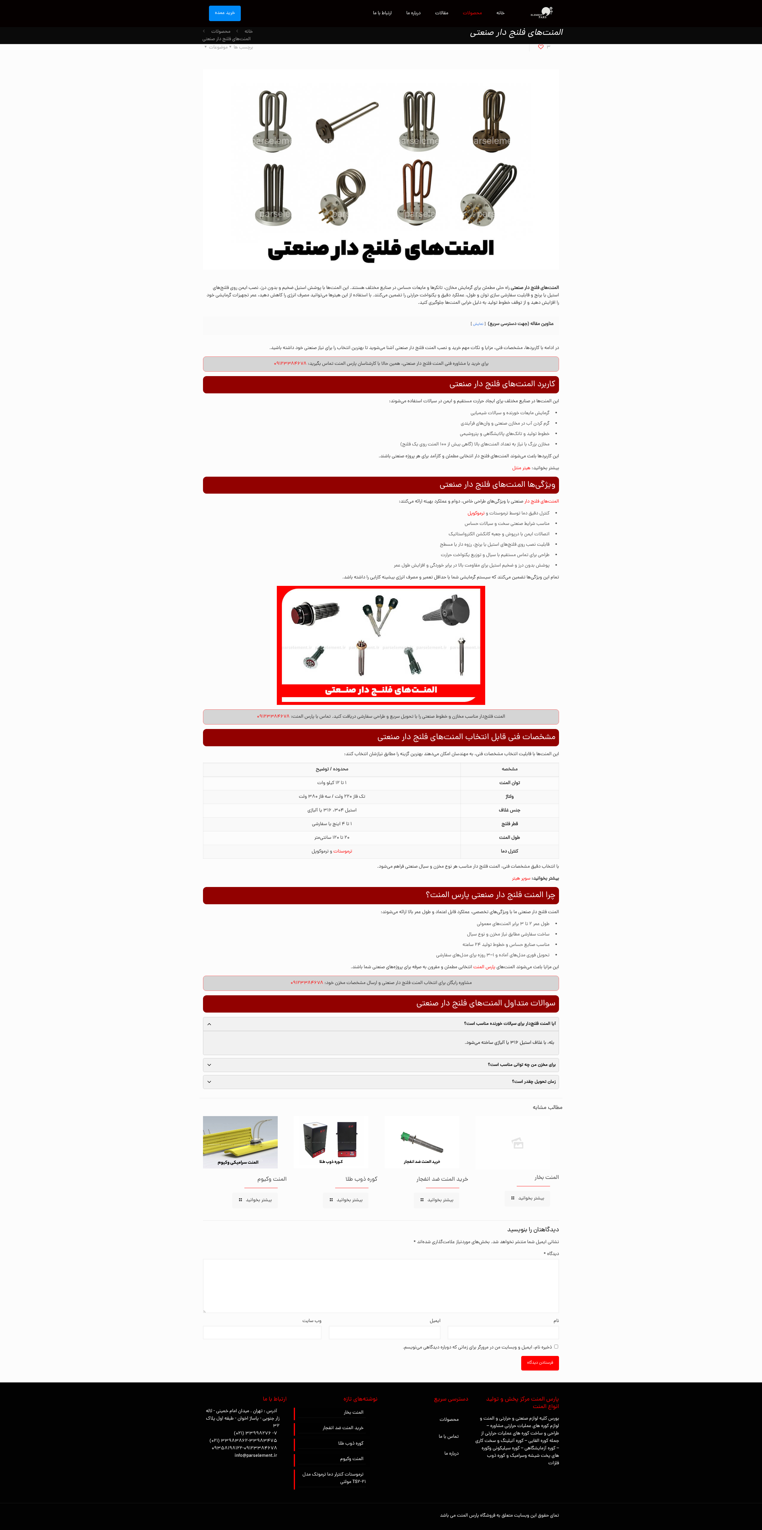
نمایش (478, 324)
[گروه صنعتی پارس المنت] (541, 13)
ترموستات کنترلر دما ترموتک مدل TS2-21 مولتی (334, 1478)
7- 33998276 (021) (255, 1433)
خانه (249, 31)
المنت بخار (547, 1177)
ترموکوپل (476, 513)
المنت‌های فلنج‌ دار (541, 501)
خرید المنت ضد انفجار (442, 1179)
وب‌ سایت (311, 1321)
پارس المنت (484, 967)
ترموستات (342, 851)
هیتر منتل (521, 468)
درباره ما (451, 1453)
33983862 (234, 1441)
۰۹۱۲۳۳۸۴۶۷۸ (290, 363)
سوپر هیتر (521, 878)
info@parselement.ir (256, 1455)
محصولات (220, 31)
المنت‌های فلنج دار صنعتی (226, 39)
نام (556, 1321)
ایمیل (435, 1321)
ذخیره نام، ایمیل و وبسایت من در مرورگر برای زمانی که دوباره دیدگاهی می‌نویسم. (477, 1347)
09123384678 (260, 1448)
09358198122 (227, 1448)
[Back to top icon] (733, 1518)
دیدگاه (551, 1254)
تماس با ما (449, 1436)
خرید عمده (225, 13)
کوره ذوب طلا (361, 1179)
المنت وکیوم (272, 1179)
